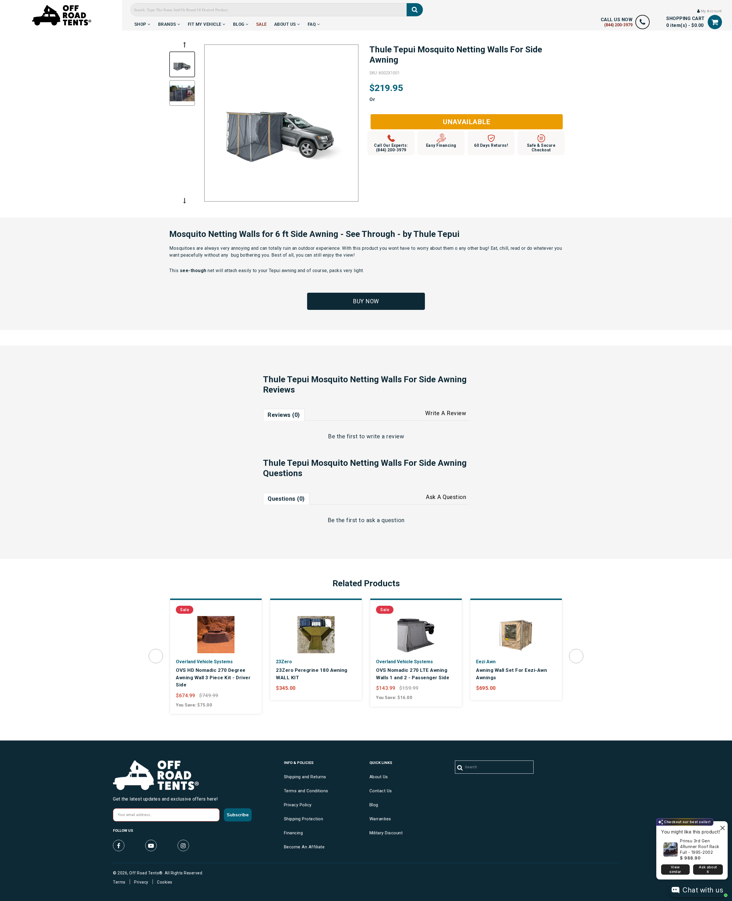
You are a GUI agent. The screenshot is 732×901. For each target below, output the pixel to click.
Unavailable (466, 122)
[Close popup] (722, 826)
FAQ (312, 23)
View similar (675, 869)
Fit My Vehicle (205, 23)
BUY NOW (366, 301)
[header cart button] (714, 22)
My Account (711, 11)
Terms (119, 882)
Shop (141, 23)
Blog (239, 23)
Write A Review (445, 413)
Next (184, 201)
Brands (168, 23)
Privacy (141, 882)
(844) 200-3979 (618, 25)
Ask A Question (446, 497)
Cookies (164, 882)
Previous (184, 44)
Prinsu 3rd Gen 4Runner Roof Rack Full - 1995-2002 (699, 846)
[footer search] (460, 768)
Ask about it (708, 869)
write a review (385, 436)
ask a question (385, 520)
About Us (285, 23)
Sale (261, 23)
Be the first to (366, 436)
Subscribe (238, 815)
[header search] (415, 9)
